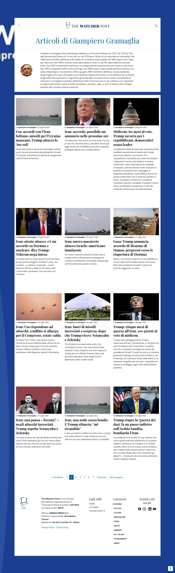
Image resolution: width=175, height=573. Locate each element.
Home (92, 503)
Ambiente (118, 530)
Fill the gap (119, 534)
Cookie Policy (62, 527)
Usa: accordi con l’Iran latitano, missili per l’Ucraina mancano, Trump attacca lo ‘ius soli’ (38, 138)
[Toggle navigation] (19, 25)
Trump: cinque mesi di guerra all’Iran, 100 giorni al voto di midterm (135, 331)
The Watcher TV (97, 511)
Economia (117, 504)
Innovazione (119, 517)
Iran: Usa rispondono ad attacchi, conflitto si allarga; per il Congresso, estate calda (38, 331)
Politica (117, 508)
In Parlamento (120, 539)
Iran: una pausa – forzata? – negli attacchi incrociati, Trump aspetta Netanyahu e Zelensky (37, 426)
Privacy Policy (47, 527)
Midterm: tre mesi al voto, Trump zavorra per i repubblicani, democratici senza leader (133, 138)
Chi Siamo (93, 507)
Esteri (116, 521)
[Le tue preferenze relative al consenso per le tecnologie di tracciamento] (170, 568)
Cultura (117, 513)
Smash (116, 543)
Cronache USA (120, 547)
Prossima (101, 477)
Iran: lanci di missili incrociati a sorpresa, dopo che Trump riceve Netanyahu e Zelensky (87, 333)
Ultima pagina (116, 477)
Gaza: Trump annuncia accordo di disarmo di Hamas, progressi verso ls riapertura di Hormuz (133, 247)
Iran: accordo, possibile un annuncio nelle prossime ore (87, 133)
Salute (117, 526)
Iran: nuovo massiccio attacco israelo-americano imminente (85, 245)
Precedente (57, 477)
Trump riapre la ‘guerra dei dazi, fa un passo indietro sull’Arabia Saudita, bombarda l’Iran (134, 426)
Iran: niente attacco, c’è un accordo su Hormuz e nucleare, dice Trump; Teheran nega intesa (36, 247)
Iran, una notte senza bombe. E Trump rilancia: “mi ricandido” (87, 424)
